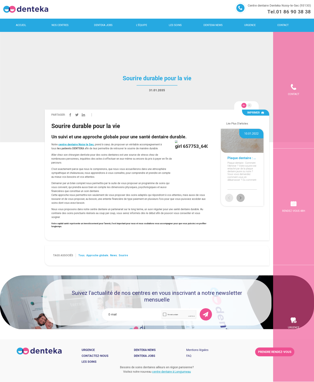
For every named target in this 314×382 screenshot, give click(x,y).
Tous (81, 255)
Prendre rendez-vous (274, 352)
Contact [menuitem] (283, 25)
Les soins (89, 361)
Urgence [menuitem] (250, 25)
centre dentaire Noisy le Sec (76, 144)
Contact (293, 94)
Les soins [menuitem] (175, 25)
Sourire (123, 255)
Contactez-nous (95, 355)
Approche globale (97, 255)
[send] (206, 314)
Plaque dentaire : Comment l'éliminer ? (242, 158)
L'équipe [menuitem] (141, 25)
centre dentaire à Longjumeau (171, 371)
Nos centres (60, 25)
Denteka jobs (103, 25)
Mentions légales (197, 350)
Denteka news (145, 350)
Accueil (21, 25)
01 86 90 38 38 (293, 12)
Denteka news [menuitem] (213, 25)
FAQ (188, 355)
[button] (240, 198)
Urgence (293, 327)
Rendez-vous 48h (293, 210)
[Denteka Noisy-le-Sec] (25, 9)
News (113, 255)
